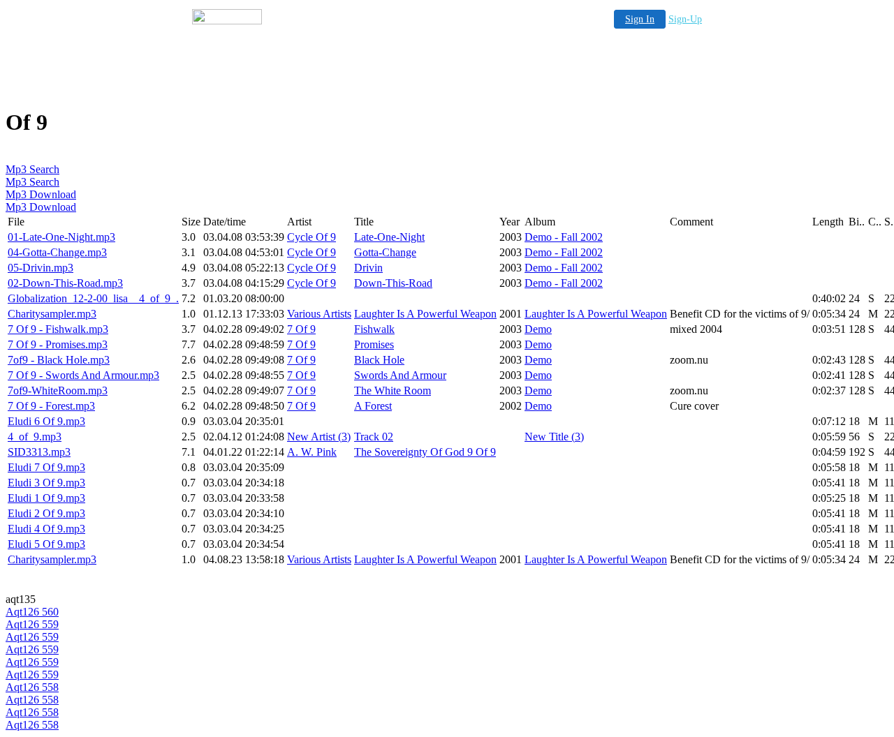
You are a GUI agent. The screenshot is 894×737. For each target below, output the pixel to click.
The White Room (392, 390)
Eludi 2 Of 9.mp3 (46, 513)
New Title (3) (554, 436)
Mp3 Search (32, 169)
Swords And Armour (400, 375)
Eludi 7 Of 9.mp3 (46, 467)
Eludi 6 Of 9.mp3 (46, 421)
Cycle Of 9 (311, 237)
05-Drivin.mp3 (40, 268)
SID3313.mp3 (39, 452)
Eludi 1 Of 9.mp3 (46, 498)
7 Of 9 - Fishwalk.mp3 (58, 329)
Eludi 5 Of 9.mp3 (46, 544)
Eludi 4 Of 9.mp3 (46, 529)
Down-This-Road (393, 283)
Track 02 (373, 436)
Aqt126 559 (32, 624)
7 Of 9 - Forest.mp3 (51, 406)
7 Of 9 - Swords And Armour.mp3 (83, 375)
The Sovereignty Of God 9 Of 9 (425, 452)
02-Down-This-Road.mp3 (65, 283)
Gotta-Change (385, 252)
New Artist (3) (319, 436)
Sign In (639, 19)
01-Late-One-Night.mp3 (61, 237)
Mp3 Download (41, 194)
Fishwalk (374, 329)
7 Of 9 (301, 329)
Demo (538, 329)
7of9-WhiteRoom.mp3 (58, 390)
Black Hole (379, 360)
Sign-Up (685, 19)
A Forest (373, 406)
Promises (374, 344)
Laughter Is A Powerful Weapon (425, 314)
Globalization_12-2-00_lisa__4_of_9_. (93, 298)
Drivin (368, 268)
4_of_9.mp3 (34, 436)
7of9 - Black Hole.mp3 (59, 360)
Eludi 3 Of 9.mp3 (46, 483)
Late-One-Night (389, 237)
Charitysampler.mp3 (52, 314)
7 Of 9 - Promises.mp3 (58, 344)
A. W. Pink (312, 452)
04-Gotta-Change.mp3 (57, 252)
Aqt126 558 (32, 687)
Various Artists (319, 314)
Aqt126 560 (32, 612)
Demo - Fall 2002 (564, 237)
